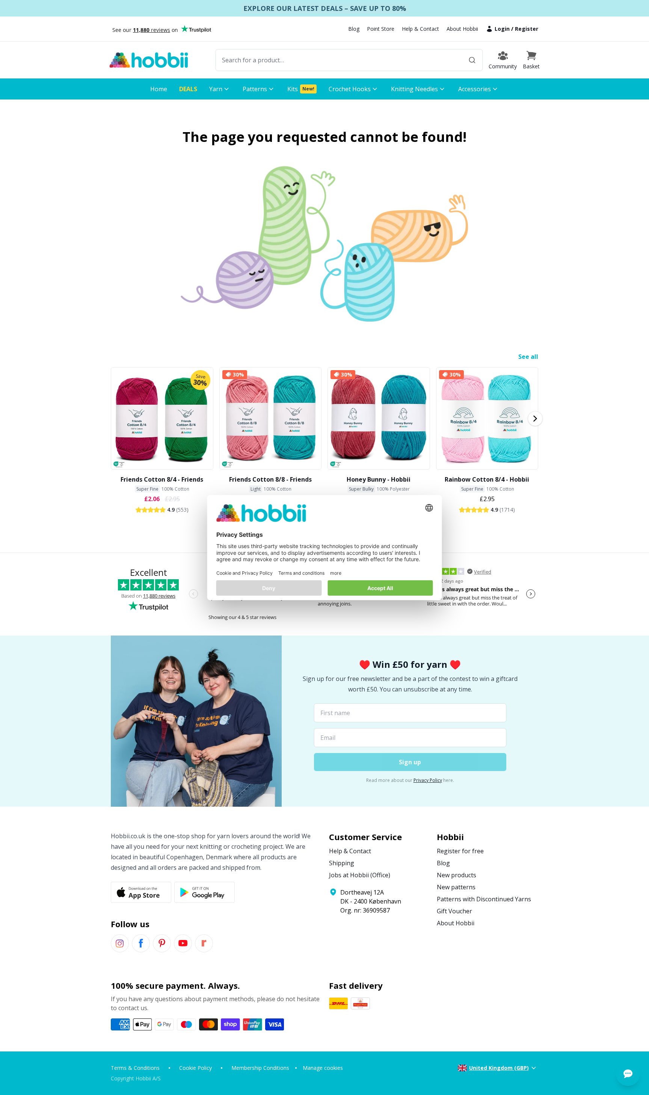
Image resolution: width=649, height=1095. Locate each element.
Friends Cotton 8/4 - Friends (162, 479)
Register (526, 28)
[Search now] (472, 60)
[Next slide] (535, 418)
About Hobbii (462, 28)
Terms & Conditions (135, 1067)
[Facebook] (141, 943)
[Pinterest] (162, 943)
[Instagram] (120, 943)
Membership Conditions (260, 1067)
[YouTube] (183, 943)
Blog (353, 28)
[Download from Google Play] (204, 892)
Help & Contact (420, 28)
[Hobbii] (148, 60)
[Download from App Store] (141, 892)
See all (528, 356)
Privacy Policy (428, 780)
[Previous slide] (113, 418)
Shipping (341, 863)
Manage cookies (323, 1067)
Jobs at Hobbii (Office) (359, 875)
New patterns (456, 887)
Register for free (460, 851)
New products (456, 875)
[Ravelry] (204, 943)
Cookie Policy (195, 1067)
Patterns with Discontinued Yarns (484, 899)
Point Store (380, 28)
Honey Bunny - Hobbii (379, 479)
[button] (531, 60)
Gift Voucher (454, 911)
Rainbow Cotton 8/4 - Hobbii (487, 479)
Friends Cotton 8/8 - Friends (270, 479)
